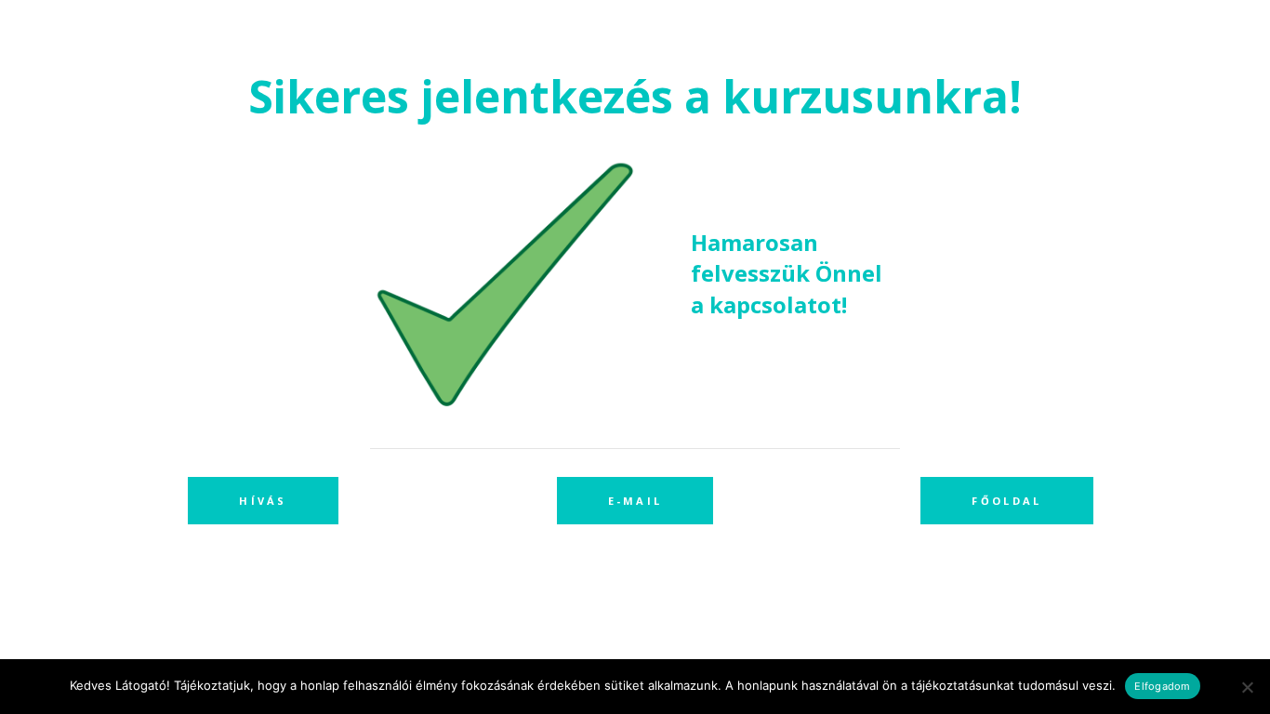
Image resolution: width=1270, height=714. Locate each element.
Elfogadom (1162, 686)
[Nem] (1246, 687)
